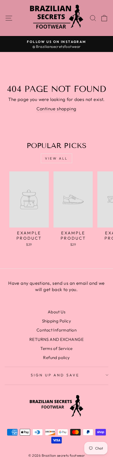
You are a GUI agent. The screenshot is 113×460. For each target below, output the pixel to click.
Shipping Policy (56, 321)
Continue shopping (56, 108)
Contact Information (56, 330)
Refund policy (56, 357)
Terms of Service (56, 348)
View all (56, 158)
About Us (56, 311)
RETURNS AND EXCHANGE (56, 339)
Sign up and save (55, 375)
